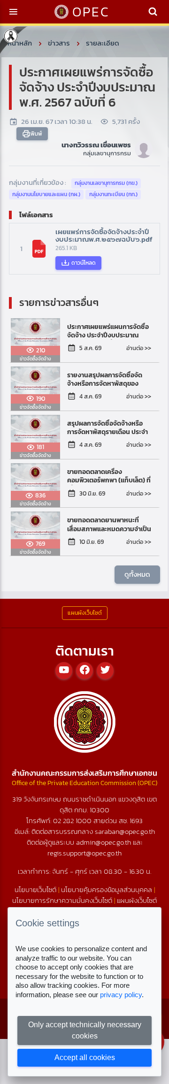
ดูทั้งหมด (137, 574)
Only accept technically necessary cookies (84, 1030)
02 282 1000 (73, 820)
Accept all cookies (84, 1057)
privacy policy (121, 995)
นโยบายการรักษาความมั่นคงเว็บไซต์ (62, 900)
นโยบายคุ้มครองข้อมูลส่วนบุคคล (106, 889)
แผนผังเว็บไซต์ (137, 900)
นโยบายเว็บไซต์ (35, 889)
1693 (136, 820)
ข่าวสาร (59, 43)
